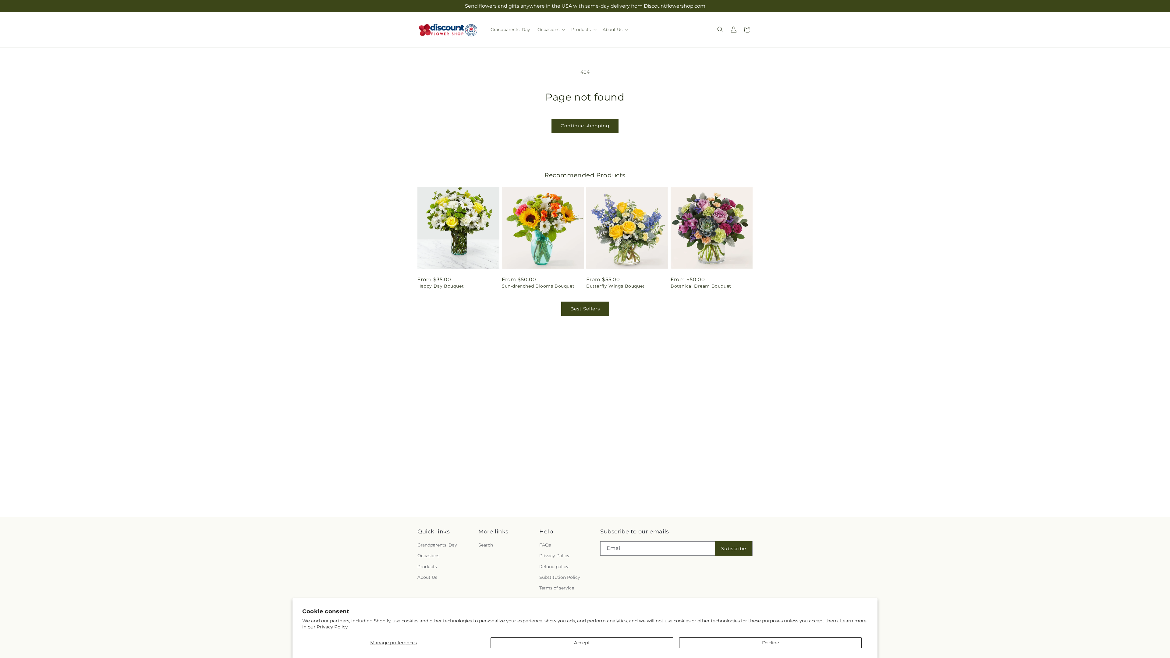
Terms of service (556, 588)
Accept (582, 643)
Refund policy (554, 566)
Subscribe (733, 548)
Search (485, 545)
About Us (427, 577)
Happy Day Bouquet (440, 286)
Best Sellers (585, 309)
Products (427, 566)
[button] (551, 29)
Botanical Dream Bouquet (701, 286)
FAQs (545, 545)
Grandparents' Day (437, 545)
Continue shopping (585, 126)
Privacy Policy (332, 627)
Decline (770, 643)
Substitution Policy (559, 577)
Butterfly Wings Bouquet (615, 286)
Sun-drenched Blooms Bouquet (538, 286)
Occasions (428, 555)
